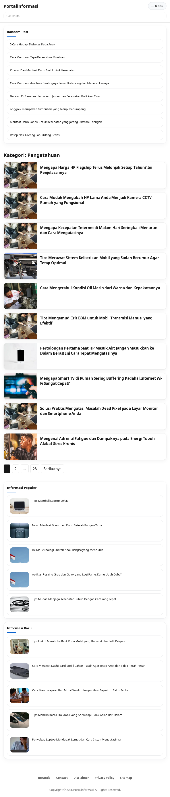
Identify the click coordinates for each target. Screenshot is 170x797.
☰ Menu (157, 6)
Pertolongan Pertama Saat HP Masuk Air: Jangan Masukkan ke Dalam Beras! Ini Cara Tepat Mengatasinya (97, 351)
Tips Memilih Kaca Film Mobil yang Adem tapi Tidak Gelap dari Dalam (77, 715)
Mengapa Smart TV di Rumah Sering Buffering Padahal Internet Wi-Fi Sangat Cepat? (101, 381)
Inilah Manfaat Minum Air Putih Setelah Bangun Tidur (67, 525)
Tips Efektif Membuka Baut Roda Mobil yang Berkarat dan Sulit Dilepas (78, 641)
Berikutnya (52, 468)
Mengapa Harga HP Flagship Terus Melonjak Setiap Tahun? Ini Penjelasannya (96, 170)
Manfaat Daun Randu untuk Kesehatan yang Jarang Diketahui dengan (56, 122)
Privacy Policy (104, 778)
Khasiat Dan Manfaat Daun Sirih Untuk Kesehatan (42, 70)
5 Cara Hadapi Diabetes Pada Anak (32, 44)
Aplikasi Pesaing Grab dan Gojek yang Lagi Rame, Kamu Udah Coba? (77, 574)
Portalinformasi (21, 6)
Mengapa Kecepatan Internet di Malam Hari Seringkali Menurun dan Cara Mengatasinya (98, 230)
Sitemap (126, 778)
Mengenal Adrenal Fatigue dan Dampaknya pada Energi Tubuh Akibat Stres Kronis (97, 441)
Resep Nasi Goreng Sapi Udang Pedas (35, 135)
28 (35, 468)
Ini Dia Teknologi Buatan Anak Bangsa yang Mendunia (67, 550)
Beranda (44, 778)
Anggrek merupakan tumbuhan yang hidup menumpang (48, 109)
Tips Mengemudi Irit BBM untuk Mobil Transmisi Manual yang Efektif (96, 320)
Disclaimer (81, 778)
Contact (62, 778)
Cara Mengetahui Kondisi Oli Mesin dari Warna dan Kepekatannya (100, 287)
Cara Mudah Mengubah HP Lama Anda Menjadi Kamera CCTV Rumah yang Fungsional (96, 200)
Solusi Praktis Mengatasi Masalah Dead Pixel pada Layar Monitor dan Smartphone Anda (99, 411)
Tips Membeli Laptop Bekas (50, 501)
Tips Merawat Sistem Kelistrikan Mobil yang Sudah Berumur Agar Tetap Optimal (99, 260)
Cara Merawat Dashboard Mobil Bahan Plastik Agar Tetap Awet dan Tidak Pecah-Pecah (88, 666)
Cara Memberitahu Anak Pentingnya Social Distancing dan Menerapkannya (59, 83)
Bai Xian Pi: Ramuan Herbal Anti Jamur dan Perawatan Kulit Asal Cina (55, 96)
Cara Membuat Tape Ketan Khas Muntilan (37, 57)
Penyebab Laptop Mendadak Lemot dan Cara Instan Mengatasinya (76, 739)
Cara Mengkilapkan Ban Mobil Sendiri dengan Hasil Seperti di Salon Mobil (80, 690)
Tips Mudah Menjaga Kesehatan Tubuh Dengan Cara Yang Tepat (74, 599)
